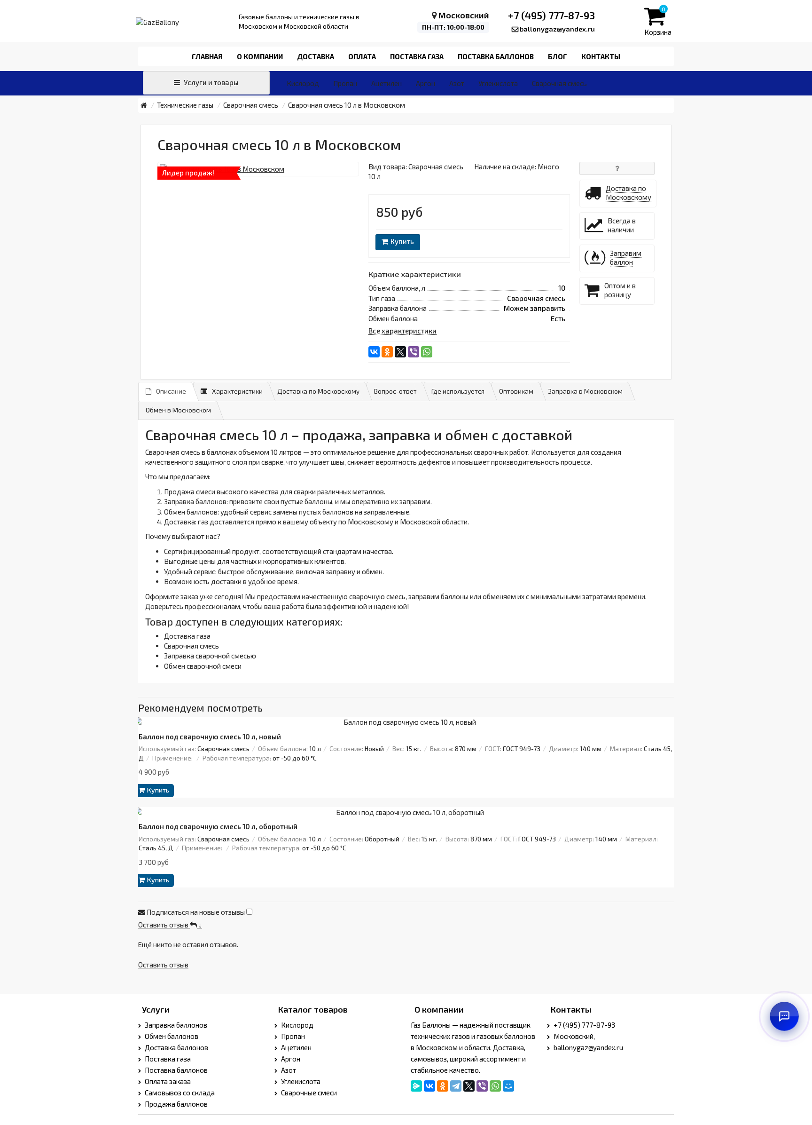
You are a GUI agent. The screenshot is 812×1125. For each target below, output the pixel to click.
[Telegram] (455, 1086)
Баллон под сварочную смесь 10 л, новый (210, 736)
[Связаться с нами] (784, 1016)
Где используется (457, 391)
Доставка (315, 56)
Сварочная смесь (559, 83)
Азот (456, 83)
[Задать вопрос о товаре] (617, 168)
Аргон (425, 83)
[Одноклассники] (387, 351)
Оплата (362, 56)
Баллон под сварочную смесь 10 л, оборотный (218, 826)
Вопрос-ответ (395, 391)
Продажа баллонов (175, 1104)
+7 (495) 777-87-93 (551, 15)
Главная (207, 56)
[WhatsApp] (426, 351)
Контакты (600, 56)
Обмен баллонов (170, 1036)
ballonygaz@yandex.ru (557, 29)
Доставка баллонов (175, 1047)
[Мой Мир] (508, 1086)
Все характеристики (402, 330)
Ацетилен (386, 83)
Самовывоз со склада (179, 1092)
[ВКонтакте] (374, 351)
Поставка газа (417, 56)
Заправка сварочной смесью (210, 655)
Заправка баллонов (175, 1025)
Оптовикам (516, 391)
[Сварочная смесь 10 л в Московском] (258, 169)
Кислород (303, 83)
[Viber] (413, 351)
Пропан (345, 83)
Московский (463, 15)
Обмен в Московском (178, 410)
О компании (260, 56)
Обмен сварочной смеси (203, 666)
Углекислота (498, 83)
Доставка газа (187, 636)
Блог (557, 56)
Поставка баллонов (496, 56)
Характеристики (237, 391)
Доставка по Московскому (318, 391)
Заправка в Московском (585, 391)
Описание (171, 391)
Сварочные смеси (308, 1092)
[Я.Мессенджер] (416, 1086)
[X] (400, 351)
